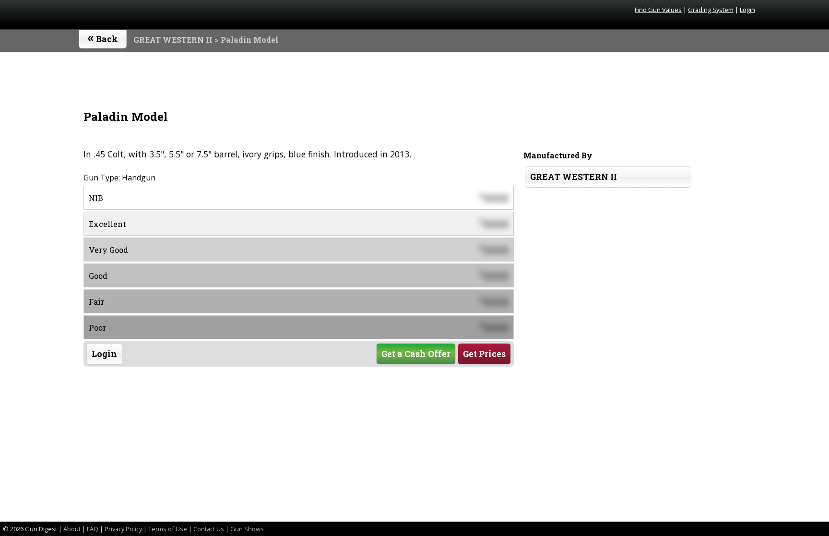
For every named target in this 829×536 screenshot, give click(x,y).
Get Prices (484, 353)
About (72, 528)
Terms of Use (167, 528)
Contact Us (208, 528)
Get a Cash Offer (415, 353)
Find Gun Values (658, 9)
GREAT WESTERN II (173, 40)
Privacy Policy (123, 528)
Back (103, 37)
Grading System (711, 9)
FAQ (92, 528)
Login (747, 9)
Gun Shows (247, 528)
